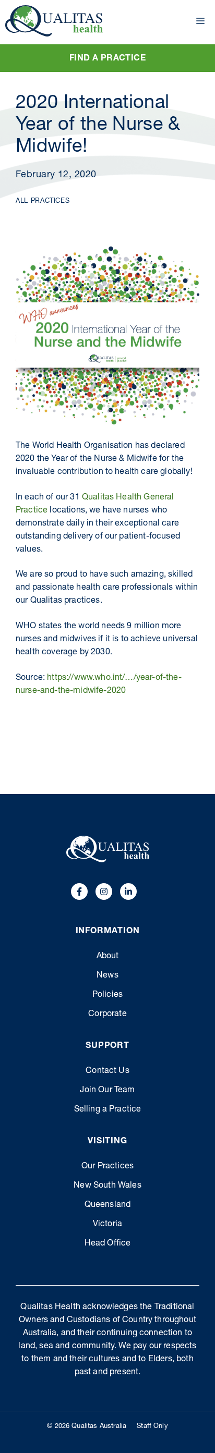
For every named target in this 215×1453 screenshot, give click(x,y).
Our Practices (107, 1167)
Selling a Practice (107, 1110)
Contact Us (107, 1071)
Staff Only (152, 1426)
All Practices (42, 201)
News (107, 976)
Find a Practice (107, 59)
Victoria (107, 1224)
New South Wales (107, 1186)
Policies (107, 995)
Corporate (107, 1014)
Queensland (108, 1205)
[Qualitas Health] (54, 21)
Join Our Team (107, 1090)
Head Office (108, 1244)
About (108, 957)
